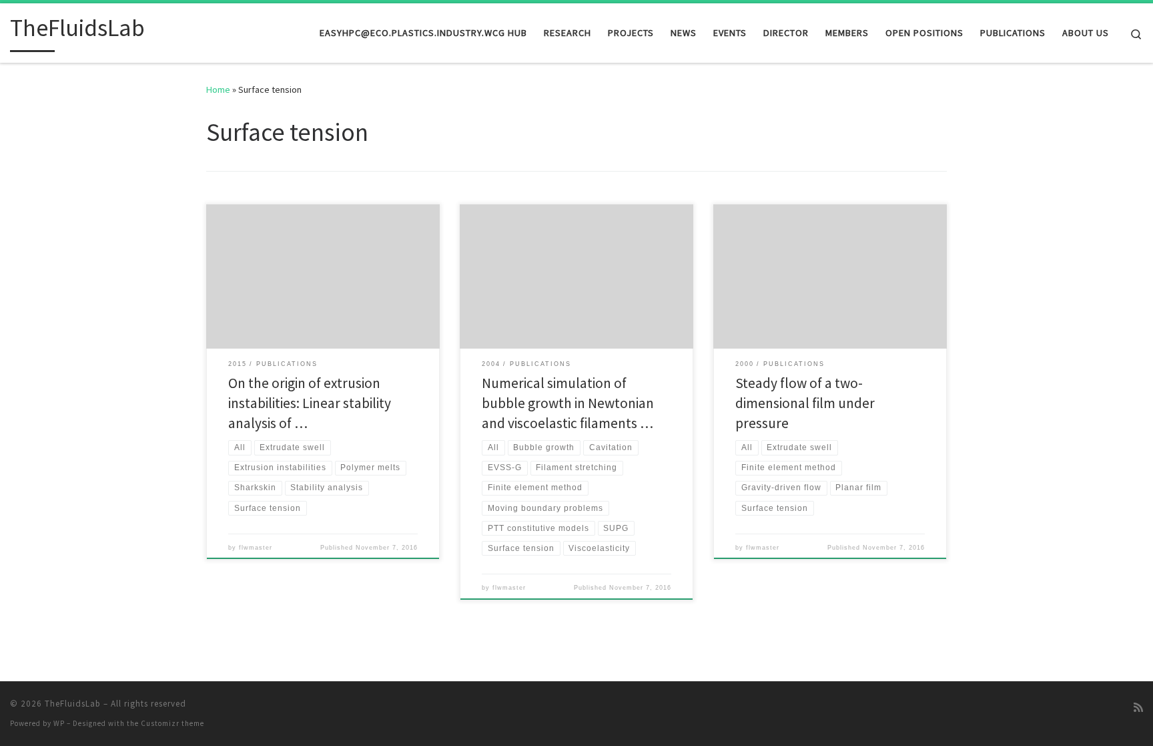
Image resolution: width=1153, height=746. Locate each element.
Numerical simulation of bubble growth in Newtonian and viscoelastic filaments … (568, 403)
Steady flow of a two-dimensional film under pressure (805, 403)
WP (59, 723)
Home (218, 89)
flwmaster (255, 547)
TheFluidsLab (73, 703)
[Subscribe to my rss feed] (1138, 707)
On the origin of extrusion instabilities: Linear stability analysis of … (309, 403)
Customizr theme (172, 723)
